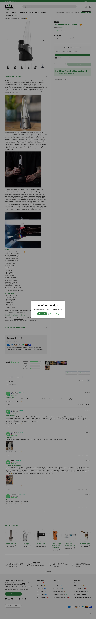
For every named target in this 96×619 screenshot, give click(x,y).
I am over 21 (42, 313)
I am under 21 (53, 313)
